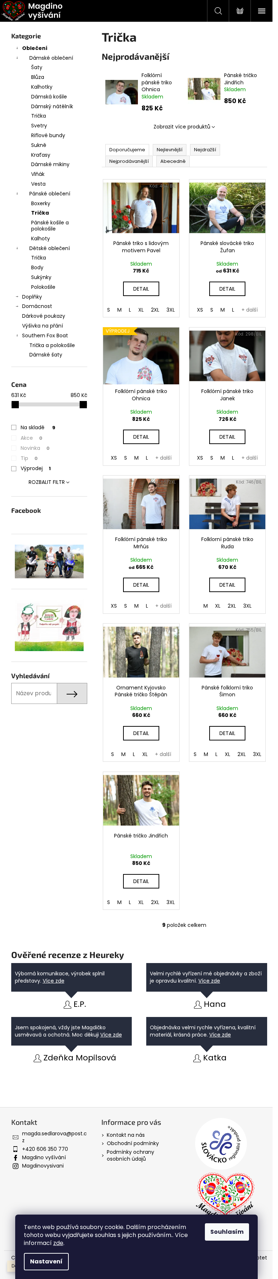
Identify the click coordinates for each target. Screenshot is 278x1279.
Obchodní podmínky (133, 1143)
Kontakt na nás (126, 1135)
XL (141, 309)
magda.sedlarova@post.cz (54, 1137)
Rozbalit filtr (47, 482)
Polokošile (43, 287)
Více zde (53, 980)
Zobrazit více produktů (181, 126)
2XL (155, 309)
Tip (29, 458)
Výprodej (36, 468)
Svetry (39, 125)
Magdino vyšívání (44, 1157)
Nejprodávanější (129, 161)
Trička (38, 115)
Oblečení (34, 48)
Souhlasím (227, 1232)
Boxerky (40, 203)
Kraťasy (40, 155)
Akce (31, 438)
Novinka (35, 448)
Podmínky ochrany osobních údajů (130, 1155)
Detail (141, 288)
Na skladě (38, 427)
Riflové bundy (48, 135)
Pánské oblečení (49, 193)
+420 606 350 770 (45, 1149)
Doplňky (32, 296)
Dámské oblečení (51, 58)
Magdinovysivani (43, 1165)
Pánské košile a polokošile (50, 225)
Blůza (37, 77)
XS (200, 309)
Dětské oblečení (49, 248)
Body (37, 267)
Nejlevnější (169, 149)
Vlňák (38, 174)
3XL (171, 309)
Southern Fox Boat (45, 335)
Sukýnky (41, 277)
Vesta (38, 183)
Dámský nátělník (52, 106)
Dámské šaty (45, 354)
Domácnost (37, 306)
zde (58, 1243)
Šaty (36, 67)
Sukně (38, 145)
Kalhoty (40, 238)
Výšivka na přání (42, 325)
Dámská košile (49, 96)
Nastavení (46, 1261)
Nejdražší (205, 149)
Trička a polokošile (52, 345)
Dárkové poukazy (43, 316)
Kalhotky (41, 86)
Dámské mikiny (50, 164)
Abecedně (173, 161)
